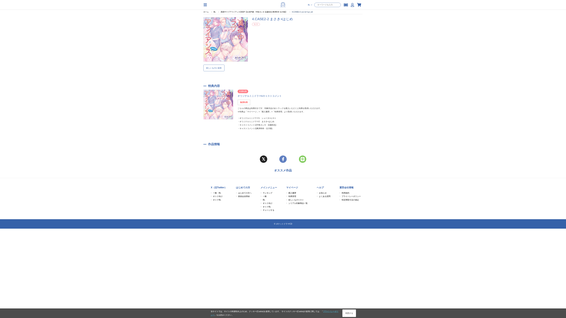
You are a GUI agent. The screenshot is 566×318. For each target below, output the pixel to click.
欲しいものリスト (296, 200)
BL (264, 200)
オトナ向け (218, 196)
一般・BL (217, 193)
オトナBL (217, 200)
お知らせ (323, 193)
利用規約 (345, 193)
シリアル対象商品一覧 (298, 203)
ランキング (267, 193)
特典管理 (292, 196)
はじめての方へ (245, 193)
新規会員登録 (244, 196)
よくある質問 (324, 196)
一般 (265, 196)
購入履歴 (292, 193)
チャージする (268, 210)
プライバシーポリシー (351, 196)
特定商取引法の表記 (350, 200)
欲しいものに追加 (214, 68)
